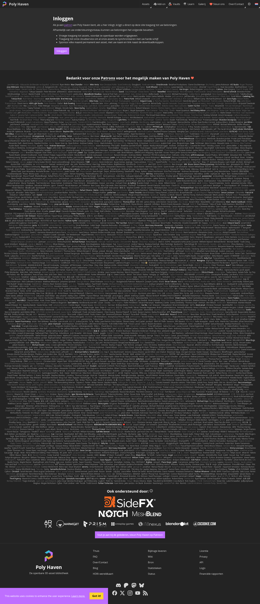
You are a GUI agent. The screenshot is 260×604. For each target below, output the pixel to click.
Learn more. (78, 596)
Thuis (96, 551)
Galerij (202, 4)
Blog (95, 568)
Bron (151, 562)
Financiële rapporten (211, 573)
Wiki (150, 556)
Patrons (108, 77)
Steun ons (219, 4)
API (201, 562)
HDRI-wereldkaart (103, 573)
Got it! (96, 596)
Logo (202, 568)
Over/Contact (236, 4)
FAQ (95, 556)
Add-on (161, 4)
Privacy (203, 556)
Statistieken (154, 568)
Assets (145, 4)
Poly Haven (19, 4)
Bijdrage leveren (157, 551)
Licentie (204, 551)
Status (151, 573)
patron (68, 25)
